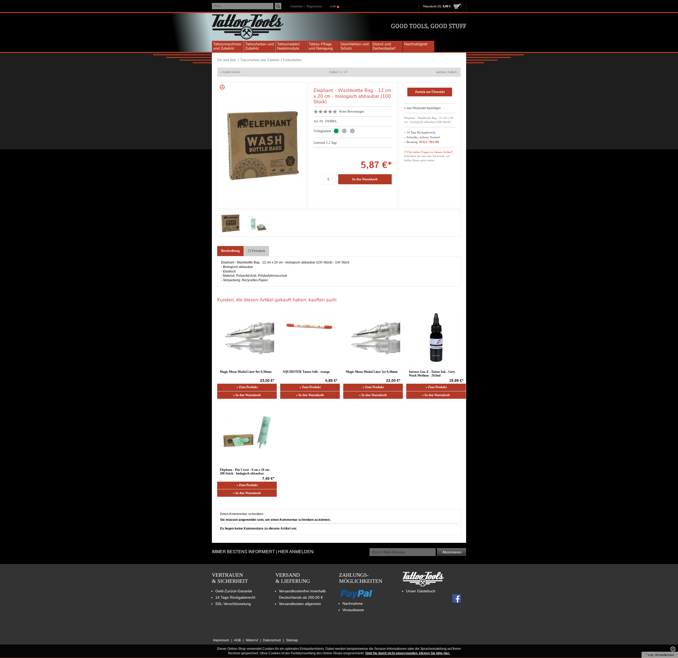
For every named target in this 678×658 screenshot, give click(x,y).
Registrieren (314, 6)
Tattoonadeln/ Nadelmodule (288, 46)
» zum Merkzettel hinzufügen (422, 108)
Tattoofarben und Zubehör (259, 46)
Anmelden (296, 6)
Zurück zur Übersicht (430, 92)
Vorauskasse (353, 610)
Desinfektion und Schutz (355, 46)
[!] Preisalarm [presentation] (256, 251)
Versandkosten (664, 654)
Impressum (221, 640)
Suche (217, 5)
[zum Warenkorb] (457, 6)
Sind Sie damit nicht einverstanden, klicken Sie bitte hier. (407, 653)
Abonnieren (452, 552)
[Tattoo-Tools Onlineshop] (247, 27)
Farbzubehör (292, 60)
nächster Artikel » (447, 72)
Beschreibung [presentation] (230, 251)
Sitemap (292, 640)
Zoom (222, 87)
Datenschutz (272, 640)
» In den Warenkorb (247, 395)
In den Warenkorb (365, 179)
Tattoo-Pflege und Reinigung (321, 46)
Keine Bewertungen (351, 111)
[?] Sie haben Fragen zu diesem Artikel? (428, 152)
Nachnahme (352, 603)
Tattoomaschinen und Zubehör (227, 46)
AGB (237, 640)
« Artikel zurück (230, 72)
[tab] (230, 251)
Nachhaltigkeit (415, 44)
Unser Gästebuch (420, 591)
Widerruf (252, 640)
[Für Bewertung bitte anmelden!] (316, 111)
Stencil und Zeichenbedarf (383, 46)
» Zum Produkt (247, 387)
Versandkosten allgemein (300, 604)
